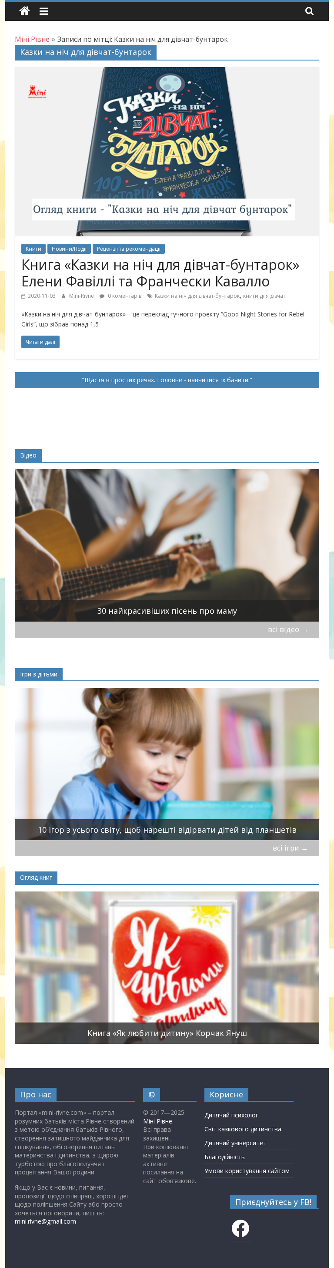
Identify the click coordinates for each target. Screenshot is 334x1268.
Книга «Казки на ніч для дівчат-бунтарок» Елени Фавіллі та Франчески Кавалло (160, 272)
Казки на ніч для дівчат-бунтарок (197, 295)
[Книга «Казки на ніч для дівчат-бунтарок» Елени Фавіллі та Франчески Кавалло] (167, 72)
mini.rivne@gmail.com (45, 1221)
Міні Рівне (157, 1121)
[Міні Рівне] (24, 11)
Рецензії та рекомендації (128, 248)
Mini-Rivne (82, 295)
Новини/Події (69, 248)
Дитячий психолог (231, 1115)
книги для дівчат (264, 295)
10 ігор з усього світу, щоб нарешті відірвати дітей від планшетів (167, 829)
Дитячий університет (235, 1143)
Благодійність (224, 1157)
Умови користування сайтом (247, 1171)
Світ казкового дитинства (242, 1129)
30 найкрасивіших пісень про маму (167, 610)
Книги (33, 248)
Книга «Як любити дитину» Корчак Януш (167, 1033)
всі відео (288, 629)
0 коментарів (124, 295)
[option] (167, 545)
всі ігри (290, 848)
